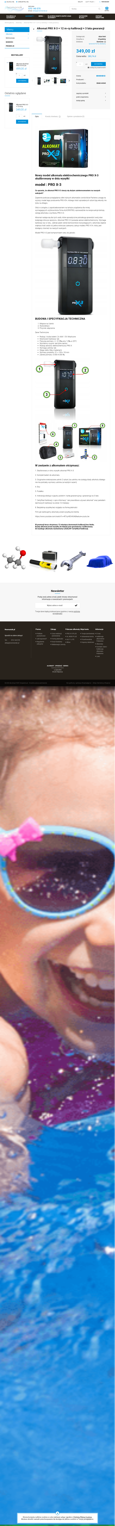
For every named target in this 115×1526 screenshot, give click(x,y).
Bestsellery (17, 55)
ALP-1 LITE (70, 639)
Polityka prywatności (41, 635)
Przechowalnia (87, 639)
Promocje (10, 46)
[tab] (37, 116)
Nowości (9, 42)
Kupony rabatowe (88, 642)
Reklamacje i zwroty (58, 644)
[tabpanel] (71, 327)
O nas (98, 633)
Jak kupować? (42, 639)
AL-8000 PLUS (72, 636)
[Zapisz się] (76, 605)
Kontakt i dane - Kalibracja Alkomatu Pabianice (101, 650)
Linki (98, 656)
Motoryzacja (10, 38)
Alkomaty (9, 34)
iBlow (68, 642)
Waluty (80, 2)
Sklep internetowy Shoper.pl (101, 683)
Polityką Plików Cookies (83, 1517)
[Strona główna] (14, 9)
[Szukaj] (99, 9)
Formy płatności (57, 639)
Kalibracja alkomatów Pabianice (100, 639)
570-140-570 (12, 640)
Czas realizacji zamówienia (57, 635)
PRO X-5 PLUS (72, 633)
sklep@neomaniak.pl (40, 11)
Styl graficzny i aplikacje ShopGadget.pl (78, 683)
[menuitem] (14, 17)
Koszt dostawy (57, 642)
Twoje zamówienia (88, 633)
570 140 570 (34, 8)
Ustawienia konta (88, 636)
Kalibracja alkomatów (57, 668)
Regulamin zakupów (40, 643)
